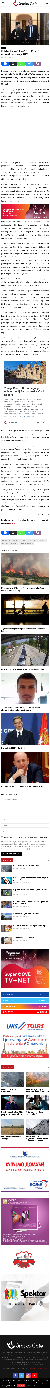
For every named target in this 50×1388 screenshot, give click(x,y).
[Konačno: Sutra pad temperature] (6, 868)
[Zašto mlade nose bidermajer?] (6, 940)
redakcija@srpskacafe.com (38, 1369)
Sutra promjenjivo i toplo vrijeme (26, 914)
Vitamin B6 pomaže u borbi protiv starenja (29, 926)
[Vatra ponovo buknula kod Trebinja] (12, 1127)
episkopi (14, 543)
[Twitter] (21, 1375)
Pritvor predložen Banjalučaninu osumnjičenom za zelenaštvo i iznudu (37, 1139)
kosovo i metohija (39, 540)
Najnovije (7, 860)
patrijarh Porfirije (26, 543)
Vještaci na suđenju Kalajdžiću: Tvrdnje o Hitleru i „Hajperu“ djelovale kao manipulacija (21, 708)
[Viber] (37, 64)
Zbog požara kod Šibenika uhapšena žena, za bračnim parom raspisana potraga (22, 589)
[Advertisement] (25, 135)
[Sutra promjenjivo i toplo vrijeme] (6, 916)
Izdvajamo (7, 1067)
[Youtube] (34, 1375)
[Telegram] (29, 64)
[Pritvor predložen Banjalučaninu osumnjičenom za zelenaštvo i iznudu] (37, 1127)
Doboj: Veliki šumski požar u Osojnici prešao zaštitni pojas (37, 1090)
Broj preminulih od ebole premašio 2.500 (35, 1113)
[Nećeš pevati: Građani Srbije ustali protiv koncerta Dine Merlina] (12, 1102)
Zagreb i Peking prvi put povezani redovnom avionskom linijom (23, 629)
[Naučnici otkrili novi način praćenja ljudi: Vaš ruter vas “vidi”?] (6, 904)
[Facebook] (5, 64)
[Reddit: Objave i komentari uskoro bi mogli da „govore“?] (6, 880)
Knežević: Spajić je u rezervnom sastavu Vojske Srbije (22, 786)
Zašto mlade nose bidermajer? (25, 938)
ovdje (12, 523)
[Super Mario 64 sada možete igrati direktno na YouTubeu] (6, 892)
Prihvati (21, 1385)
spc (29, 540)
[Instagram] (28, 1375)
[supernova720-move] (25, 218)
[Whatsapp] (21, 64)
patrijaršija (6, 540)
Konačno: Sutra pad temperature (26, 866)
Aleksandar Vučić (19, 540)
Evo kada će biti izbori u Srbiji (13, 748)
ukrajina (5, 543)
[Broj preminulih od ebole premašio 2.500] (37, 1102)
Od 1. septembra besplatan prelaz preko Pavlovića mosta (23, 669)
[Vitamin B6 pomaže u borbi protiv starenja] (6, 928)
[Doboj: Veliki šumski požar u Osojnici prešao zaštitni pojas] (37, 1079)
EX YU (3, 48)
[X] (13, 64)
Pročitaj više (31, 1385)
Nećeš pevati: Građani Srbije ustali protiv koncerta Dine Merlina (12, 1114)
